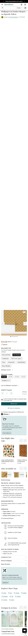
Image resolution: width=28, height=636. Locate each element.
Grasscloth (11, 362)
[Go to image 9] (17, 336)
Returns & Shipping (14, 560)
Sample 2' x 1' (6, 380)
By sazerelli (3, 463)
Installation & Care (14, 557)
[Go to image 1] (10, 336)
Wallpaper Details (7, 370)
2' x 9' (10, 376)
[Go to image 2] (11, 336)
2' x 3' (23, 376)
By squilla (19, 463)
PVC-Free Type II (16, 358)
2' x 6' (17, 376)
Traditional (5, 358)
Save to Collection (14, 408)
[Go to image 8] (16, 336)
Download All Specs (7, 518)
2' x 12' (4, 376)
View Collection (7, 433)
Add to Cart (14, 403)
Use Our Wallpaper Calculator (10, 385)
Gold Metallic (21, 362)
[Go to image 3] (12, 336)
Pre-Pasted (16, 354)
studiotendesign (13, 17)
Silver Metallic (6, 366)
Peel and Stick (6, 354)
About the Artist (14, 564)
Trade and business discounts (14, 1)
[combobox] (19, 7)
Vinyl (3, 362)
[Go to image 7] (15, 336)
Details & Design (14, 480)
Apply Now (5, 582)
